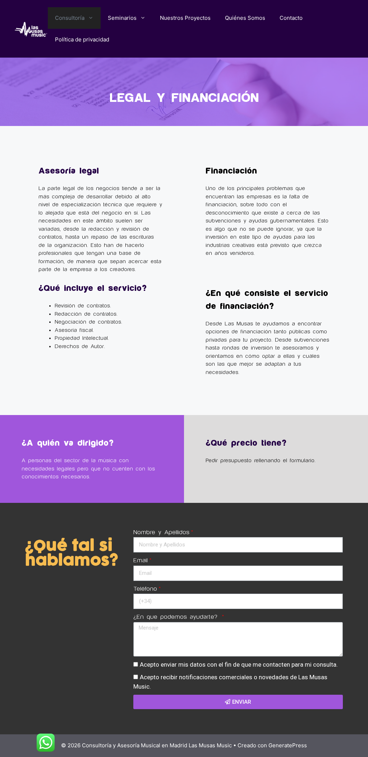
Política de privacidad (82, 39)
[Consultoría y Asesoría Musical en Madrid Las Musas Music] (31, 28)
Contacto (291, 17)
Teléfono (145, 589)
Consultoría (69, 17)
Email (140, 560)
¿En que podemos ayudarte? (176, 617)
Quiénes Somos (245, 17)
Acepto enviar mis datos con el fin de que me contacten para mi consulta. (239, 664)
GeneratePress (287, 745)
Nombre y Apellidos (161, 532)
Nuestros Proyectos (185, 17)
